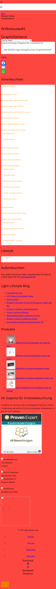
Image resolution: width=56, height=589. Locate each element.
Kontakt (31, 537)
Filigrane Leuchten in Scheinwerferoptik (22, 309)
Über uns (30, 543)
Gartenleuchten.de (28, 277)
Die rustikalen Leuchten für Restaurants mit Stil (25, 322)
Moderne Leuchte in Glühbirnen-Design (22, 319)
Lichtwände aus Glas (14, 293)
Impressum (31, 556)
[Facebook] (28, 63)
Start (3, 13)
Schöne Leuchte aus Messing (18, 312)
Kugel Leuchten (13, 299)
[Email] (28, 67)
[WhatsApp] (28, 71)
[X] (28, 563)
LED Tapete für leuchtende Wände (20, 296)
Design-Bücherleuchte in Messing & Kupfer (23, 315)
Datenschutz (30, 549)
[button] (5, 584)
